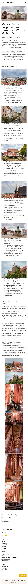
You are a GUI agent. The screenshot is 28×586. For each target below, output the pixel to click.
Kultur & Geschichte (18, 518)
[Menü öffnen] (26, 2)
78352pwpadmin (15, 37)
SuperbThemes (14, 582)
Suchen (3, 573)
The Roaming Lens (7, 2)
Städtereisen (5, 521)
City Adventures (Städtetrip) (10, 515)
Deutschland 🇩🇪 (6, 518)
